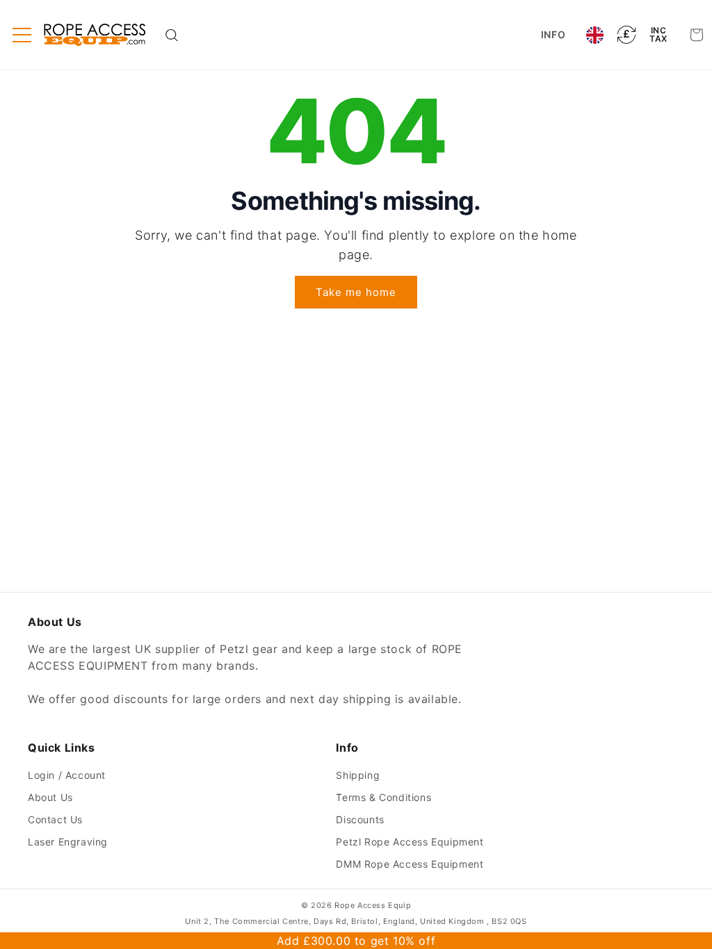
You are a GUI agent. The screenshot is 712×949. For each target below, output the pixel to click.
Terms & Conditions (383, 797)
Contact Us (55, 819)
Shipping (358, 775)
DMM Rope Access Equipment (409, 864)
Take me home (356, 292)
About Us (50, 797)
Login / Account (67, 775)
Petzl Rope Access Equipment (409, 842)
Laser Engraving (68, 842)
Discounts (360, 819)
